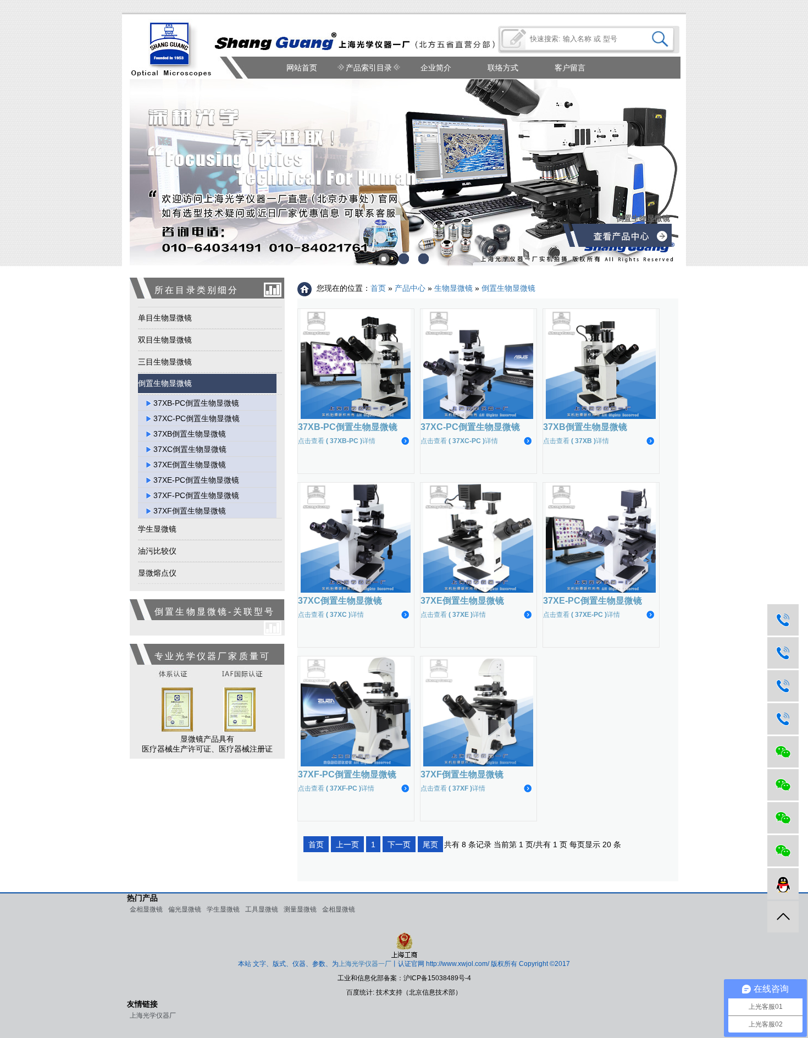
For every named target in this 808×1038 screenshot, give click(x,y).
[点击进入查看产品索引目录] (629, 239)
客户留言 (570, 67)
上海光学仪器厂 (153, 1015)
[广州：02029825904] (783, 719)
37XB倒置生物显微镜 (189, 433)
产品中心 (410, 288)
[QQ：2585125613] (783, 883)
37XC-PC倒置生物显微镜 (196, 418)
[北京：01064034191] (783, 653)
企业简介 (435, 67)
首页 (378, 288)
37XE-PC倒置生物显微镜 (196, 480)
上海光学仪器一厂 (365, 964)
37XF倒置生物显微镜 (189, 510)
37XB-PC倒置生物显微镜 (196, 403)
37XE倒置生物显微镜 (189, 464)
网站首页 (301, 67)
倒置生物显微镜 (508, 288)
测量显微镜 (300, 909)
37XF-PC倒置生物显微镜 (196, 495)
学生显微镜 (223, 909)
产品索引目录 (369, 67)
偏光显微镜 (184, 909)
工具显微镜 (261, 909)
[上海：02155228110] (783, 620)
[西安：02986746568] (783, 686)
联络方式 (503, 67)
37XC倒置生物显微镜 (189, 449)
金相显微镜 (146, 909)
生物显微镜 (453, 288)
